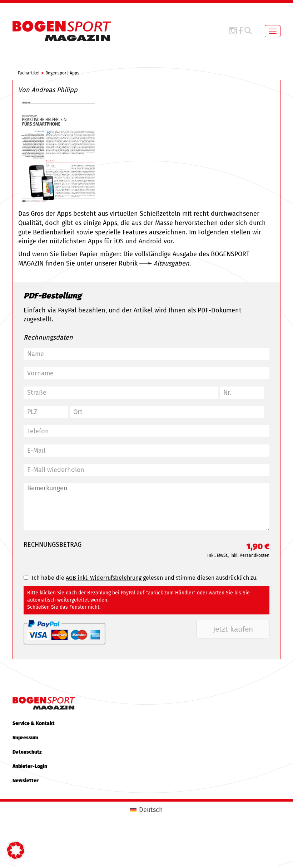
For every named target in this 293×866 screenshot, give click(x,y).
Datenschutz (27, 752)
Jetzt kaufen (233, 629)
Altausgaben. (172, 263)
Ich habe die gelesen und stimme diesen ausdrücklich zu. (145, 577)
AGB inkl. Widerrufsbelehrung (103, 577)
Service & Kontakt (34, 723)
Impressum (25, 738)
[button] (15, 850)
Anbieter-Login (30, 766)
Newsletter (26, 781)
